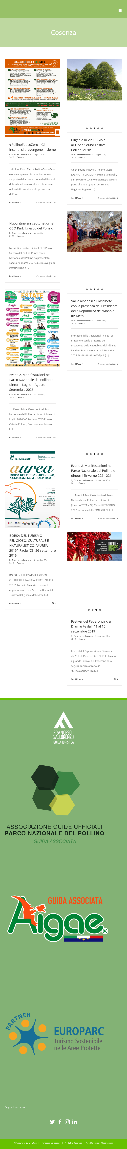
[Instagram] (67, 1121)
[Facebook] (59, 1121)
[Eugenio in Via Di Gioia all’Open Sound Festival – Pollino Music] (94, 95)
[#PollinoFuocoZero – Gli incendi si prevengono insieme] (32, 78)
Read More (14, 202)
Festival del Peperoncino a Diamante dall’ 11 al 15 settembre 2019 (91, 626)
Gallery (101, 418)
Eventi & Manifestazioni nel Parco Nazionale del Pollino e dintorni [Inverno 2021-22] (88, 418)
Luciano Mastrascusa (103, 1142)
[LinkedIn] (74, 1121)
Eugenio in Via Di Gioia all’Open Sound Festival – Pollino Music (90, 145)
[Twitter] (52, 1121)
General (20, 157)
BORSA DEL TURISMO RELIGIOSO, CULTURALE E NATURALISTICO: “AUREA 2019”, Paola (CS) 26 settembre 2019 (32, 545)
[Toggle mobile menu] (120, 10)
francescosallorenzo (21, 154)
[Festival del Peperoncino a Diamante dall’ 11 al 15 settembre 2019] (94, 573)
